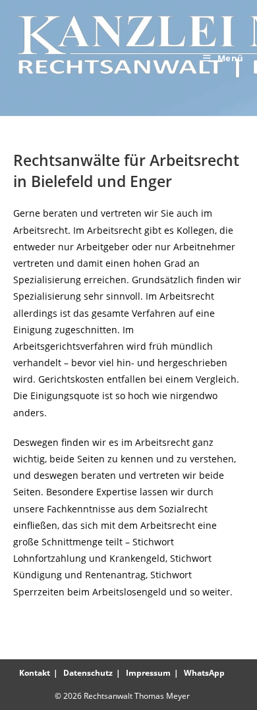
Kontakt (34, 672)
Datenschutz (88, 672)
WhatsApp (204, 672)
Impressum (148, 672)
